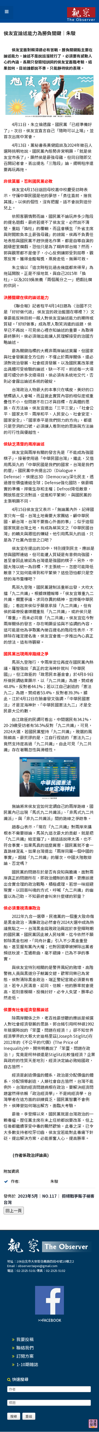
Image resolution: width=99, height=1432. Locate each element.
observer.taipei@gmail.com (37, 1266)
